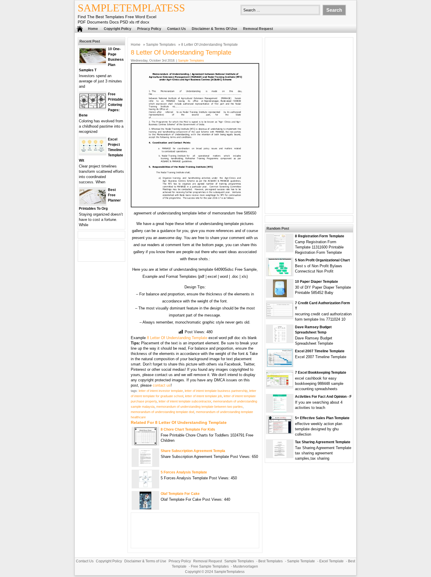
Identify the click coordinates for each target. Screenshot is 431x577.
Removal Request (258, 29)
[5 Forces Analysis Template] (145, 486)
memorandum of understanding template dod (162, 412)
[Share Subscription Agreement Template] (145, 465)
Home (93, 29)
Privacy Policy (149, 29)
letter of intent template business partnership (216, 390)
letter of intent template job (203, 396)
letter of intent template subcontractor (185, 401)
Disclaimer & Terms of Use (214, 29)
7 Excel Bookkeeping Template (320, 372)
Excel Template (331, 561)
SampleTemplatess (131, 8)
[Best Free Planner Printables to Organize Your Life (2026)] (92, 202)
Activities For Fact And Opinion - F (323, 397)
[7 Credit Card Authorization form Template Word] (280, 315)
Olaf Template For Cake (180, 494)
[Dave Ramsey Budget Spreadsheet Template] (279, 341)
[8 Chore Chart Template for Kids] (146, 443)
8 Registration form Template (319, 236)
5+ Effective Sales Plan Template (322, 418)
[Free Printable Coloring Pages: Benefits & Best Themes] (92, 107)
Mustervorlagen (245, 566)
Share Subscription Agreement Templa (193, 451)
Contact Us (176, 29)
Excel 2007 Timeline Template (320, 351)
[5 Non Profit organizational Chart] (279, 274)
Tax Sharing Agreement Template (322, 442)
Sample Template (301, 561)
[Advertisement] (309, 126)
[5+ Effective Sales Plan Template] (279, 432)
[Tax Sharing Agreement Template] (279, 456)
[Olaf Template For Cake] (145, 508)
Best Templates (270, 561)
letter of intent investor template (161, 390)
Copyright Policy (117, 29)
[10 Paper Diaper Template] (280, 296)
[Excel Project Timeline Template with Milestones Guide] (92, 152)
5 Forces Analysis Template (184, 472)
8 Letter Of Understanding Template (177, 338)
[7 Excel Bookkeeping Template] (280, 385)
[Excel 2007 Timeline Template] (279, 365)
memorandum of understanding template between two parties (199, 406)
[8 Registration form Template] (280, 250)
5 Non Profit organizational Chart (322, 260)
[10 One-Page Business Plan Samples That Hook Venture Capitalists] (92, 62)
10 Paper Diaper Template (316, 282)
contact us (162, 385)
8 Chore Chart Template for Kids (188, 429)
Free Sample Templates (210, 566)
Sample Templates (161, 45)
